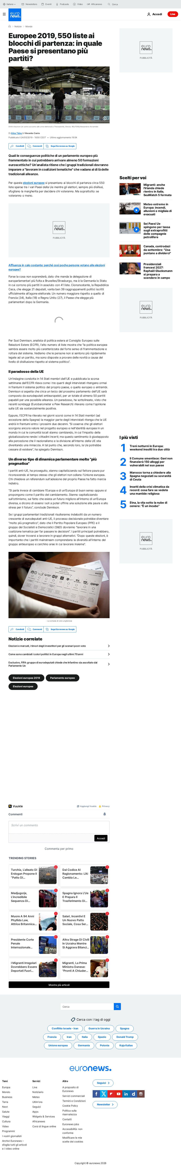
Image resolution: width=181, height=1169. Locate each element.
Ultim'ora (37, 1101)
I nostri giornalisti (12, 1136)
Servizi (36, 1081)
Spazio (102, 1037)
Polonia (104, 1045)
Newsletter (103, 1104)
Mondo (28, 26)
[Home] (9, 26)
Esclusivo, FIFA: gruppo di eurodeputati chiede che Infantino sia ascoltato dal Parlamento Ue (52, 664)
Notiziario (37, 1092)
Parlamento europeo (62, 677)
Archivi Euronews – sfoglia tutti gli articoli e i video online (14, 1144)
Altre (65, 1081)
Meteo (36, 1096)
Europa (6, 1087)
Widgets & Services (43, 1116)
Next (5, 1106)
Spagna (124, 1028)
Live (172, 14)
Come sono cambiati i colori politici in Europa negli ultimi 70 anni (45, 654)
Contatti (67, 1119)
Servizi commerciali (73, 1095)
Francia (52, 1037)
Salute (5, 1111)
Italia (85, 1037)
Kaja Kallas (126, 1045)
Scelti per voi (132, 177)
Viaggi (5, 1116)
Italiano (10, 4)
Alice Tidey (16, 133)
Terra (5, 1101)
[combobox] (127, 4)
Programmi (8, 1131)
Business (7, 1096)
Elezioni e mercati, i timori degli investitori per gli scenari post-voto (47, 645)
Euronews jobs (70, 1124)
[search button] (109, 4)
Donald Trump (125, 1037)
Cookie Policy (70, 1105)
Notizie (18, 26)
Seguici (36, 1106)
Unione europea (58, 1045)
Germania (84, 1045)
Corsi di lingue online (44, 1126)
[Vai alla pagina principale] (14, 14)
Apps (35, 1111)
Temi (5, 1081)
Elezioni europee (23, 686)
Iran (69, 1037)
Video (5, 1126)
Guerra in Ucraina (99, 1028)
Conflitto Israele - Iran (65, 1028)
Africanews (38, 1121)
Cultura (6, 1121)
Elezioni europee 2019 (26, 677)
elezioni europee (33, 183)
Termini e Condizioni (74, 1100)
